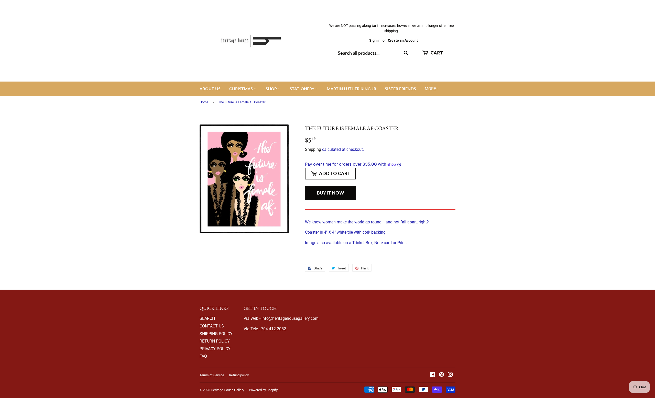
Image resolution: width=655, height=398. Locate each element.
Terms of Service (212, 375)
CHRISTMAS (241, 88)
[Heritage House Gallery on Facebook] (432, 375)
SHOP (272, 88)
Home (204, 102)
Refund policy (239, 375)
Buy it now (330, 193)
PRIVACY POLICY (215, 348)
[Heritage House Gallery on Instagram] (450, 375)
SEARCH (207, 318)
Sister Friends (400, 88)
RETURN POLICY (215, 341)
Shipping (313, 149)
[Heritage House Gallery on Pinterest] (441, 375)
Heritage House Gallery (227, 390)
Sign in (374, 40)
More (430, 88)
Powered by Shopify (263, 390)
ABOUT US (210, 88)
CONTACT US (212, 326)
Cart (436, 52)
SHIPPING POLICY (216, 333)
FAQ (203, 356)
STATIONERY (302, 88)
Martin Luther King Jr (351, 88)
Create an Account (403, 40)
